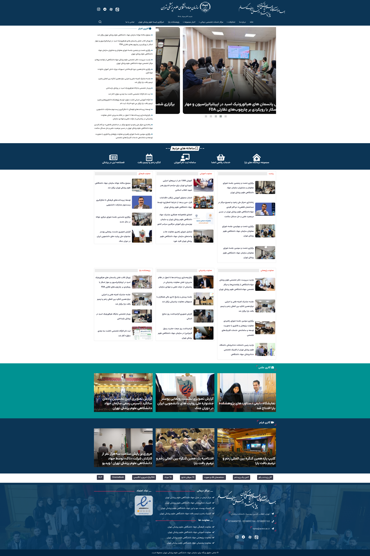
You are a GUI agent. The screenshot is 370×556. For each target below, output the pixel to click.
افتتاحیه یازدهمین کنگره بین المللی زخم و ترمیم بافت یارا (245, 460)
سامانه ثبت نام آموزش (185, 162)
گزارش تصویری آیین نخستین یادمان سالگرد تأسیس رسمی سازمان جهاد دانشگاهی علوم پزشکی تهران (189, 403)
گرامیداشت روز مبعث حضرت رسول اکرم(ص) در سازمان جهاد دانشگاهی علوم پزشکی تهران (175, 333)
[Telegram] (104, 9)
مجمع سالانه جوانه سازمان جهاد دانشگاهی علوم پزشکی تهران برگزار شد (124, 35)
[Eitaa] (117, 9)
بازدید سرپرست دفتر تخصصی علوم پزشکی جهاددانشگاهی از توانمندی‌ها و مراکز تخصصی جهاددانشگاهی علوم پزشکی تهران (236, 285)
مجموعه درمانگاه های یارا (256, 162)
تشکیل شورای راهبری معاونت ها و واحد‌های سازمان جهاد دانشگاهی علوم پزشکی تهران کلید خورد (176, 236)
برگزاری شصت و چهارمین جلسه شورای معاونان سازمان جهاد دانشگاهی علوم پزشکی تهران (238, 231)
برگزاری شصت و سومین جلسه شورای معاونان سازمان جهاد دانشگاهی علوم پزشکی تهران (238, 253)
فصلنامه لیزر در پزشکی (113, 162)
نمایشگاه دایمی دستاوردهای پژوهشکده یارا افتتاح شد (124, 405)
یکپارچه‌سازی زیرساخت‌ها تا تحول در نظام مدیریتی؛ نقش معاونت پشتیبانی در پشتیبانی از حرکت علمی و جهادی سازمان (175, 282)
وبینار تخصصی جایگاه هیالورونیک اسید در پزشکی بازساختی (128, 88)
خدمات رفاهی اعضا (220, 162)
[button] (226, 116)
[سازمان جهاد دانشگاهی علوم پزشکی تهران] (185, 7)
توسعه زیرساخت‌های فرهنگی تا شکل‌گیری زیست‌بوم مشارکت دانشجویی (123, 109)
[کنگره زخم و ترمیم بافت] (149, 157)
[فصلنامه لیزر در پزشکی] (113, 157)
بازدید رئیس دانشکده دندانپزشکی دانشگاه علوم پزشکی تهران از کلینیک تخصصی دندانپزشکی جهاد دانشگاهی (237, 350)
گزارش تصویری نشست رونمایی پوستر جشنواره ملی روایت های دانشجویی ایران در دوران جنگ (114, 236)
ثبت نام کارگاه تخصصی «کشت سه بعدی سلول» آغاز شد (129, 94)
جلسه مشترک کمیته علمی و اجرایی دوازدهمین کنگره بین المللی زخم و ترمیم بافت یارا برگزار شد (237, 306)
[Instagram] (98, 9)
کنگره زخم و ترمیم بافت (149, 162)
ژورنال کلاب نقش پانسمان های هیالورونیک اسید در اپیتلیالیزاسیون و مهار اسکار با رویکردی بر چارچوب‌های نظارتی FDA (113, 282)
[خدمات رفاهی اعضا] (220, 157)
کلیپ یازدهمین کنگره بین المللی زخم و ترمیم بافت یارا (124, 460)
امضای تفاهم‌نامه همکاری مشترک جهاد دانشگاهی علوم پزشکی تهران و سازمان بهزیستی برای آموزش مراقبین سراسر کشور (174, 219)
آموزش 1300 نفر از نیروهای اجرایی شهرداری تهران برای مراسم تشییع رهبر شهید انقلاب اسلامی (176, 185)
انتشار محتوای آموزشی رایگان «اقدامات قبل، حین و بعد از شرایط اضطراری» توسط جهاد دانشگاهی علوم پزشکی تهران (174, 202)
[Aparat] (111, 9)
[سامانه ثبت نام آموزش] (185, 157)
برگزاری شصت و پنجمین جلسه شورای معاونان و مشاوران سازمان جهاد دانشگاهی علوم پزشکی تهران (216, 107)
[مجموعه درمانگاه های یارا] (256, 157)
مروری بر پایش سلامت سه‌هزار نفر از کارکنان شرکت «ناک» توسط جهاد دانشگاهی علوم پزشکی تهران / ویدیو (187, 458)
